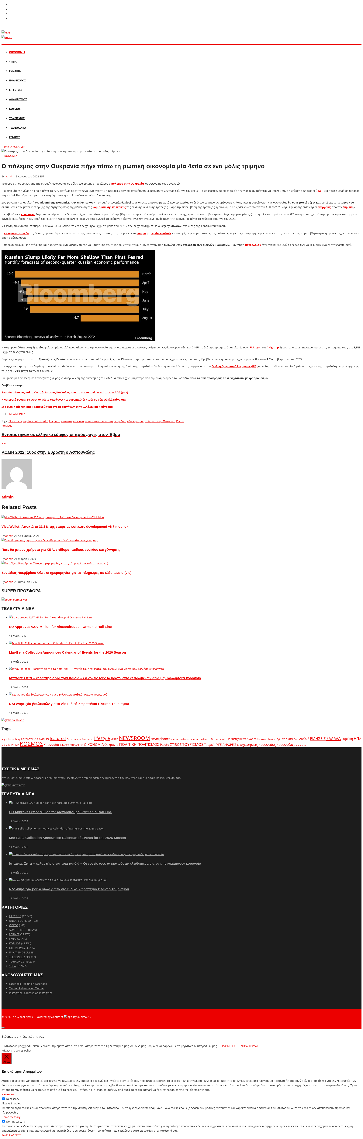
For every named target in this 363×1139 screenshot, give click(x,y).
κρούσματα (300, 745)
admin (9, 176)
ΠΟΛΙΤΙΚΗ (128, 744)
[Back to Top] (3, 1027)
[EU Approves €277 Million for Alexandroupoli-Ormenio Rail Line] (50, 617)
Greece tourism (74, 739)
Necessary (12, 1099)
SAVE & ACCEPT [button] (11, 1135)
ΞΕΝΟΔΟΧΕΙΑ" (76, 745)
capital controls (33, 421)
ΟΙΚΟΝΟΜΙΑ (17, 52)
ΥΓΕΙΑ (13, 61)
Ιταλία (5, 745)
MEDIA (114, 739)
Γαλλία (271, 739)
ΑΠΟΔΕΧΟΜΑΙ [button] (249, 1046)
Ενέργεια (54, 421)
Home (5, 147)
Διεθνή (304, 739)
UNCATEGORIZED (20, 920)
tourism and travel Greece (205, 739)
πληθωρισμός (135, 421)
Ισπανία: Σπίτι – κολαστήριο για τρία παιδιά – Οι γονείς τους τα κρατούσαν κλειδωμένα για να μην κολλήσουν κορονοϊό (105, 678)
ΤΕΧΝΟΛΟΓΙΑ (17, 127)
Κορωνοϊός (52, 745)
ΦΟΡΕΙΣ (230, 745)
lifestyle (102, 738)
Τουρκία (210, 745)
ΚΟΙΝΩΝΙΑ (13, 744)
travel (222, 739)
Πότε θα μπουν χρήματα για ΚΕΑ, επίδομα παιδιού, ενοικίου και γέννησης (61, 550)
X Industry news (236, 739)
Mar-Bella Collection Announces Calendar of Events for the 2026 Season (67, 652)
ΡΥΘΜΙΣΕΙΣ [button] (229, 1046)
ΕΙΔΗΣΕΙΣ (318, 738)
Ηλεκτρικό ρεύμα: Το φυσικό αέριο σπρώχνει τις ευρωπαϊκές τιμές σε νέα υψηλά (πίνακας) (64, 399)
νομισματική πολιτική (99, 421)
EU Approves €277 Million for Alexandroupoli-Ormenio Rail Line (60, 627)
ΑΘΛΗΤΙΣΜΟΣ (18, 99)
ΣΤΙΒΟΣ (176, 744)
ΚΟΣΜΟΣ (14, 109)
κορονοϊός (285, 744)
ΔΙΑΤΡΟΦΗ (293, 739)
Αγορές (251, 739)
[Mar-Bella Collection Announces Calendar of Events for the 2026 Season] (56, 643)
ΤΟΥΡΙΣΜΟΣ (17, 118)
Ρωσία (180, 421)
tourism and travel (180, 739)
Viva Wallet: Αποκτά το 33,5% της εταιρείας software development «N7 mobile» (65, 526)
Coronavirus (28, 739)
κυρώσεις (79, 421)
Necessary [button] (8, 1094)
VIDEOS (13, 925)
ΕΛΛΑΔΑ (333, 738)
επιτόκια (66, 421)
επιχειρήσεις (247, 744)
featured (58, 738)
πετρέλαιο (120, 421)
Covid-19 (43, 739)
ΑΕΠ (45, 421)
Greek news (87, 739)
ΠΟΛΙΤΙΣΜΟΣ (17, 80)
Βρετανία (262, 739)
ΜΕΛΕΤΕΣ (64, 745)
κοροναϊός (267, 744)
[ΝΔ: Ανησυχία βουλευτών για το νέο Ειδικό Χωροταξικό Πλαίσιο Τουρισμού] (58, 694)
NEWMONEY (17, 414)
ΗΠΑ (357, 738)
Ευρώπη (347, 739)
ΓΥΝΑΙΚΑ (15, 71)
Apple (4, 739)
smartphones (160, 739)
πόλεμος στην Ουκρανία (160, 421)
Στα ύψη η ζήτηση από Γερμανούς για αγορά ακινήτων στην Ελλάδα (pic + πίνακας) (57, 407)
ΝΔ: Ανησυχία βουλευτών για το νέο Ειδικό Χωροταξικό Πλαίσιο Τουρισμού (69, 704)
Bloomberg (15, 421)
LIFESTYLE (15, 90)
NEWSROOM (134, 737)
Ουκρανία (111, 745)
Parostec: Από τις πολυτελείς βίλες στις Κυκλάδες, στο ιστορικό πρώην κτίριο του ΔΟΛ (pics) (65, 392)
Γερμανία (281, 739)
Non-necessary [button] (11, 1117)
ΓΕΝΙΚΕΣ (14, 137)
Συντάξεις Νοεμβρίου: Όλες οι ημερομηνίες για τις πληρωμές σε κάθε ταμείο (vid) (67, 573)
